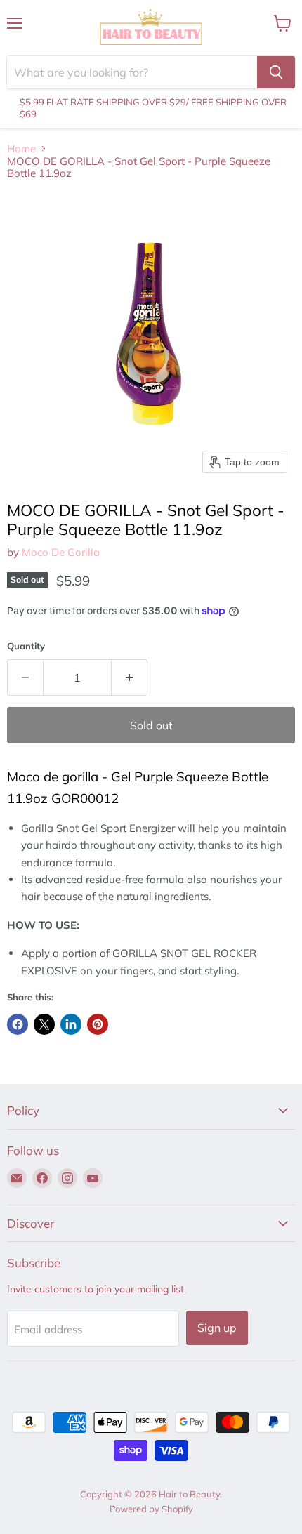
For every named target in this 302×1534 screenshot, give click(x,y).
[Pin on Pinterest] (97, 1024)
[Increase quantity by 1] (129, 677)
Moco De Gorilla (61, 552)
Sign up (217, 1328)
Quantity (26, 646)
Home (21, 148)
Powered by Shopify (151, 1508)
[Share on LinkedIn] (70, 1024)
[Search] (276, 72)
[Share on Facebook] (17, 1024)
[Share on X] (44, 1024)
